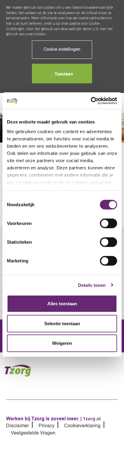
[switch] (108, 223)
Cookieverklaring (82, 426)
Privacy (46, 426)
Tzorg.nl (92, 418)
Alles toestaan (62, 303)
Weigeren (62, 343)
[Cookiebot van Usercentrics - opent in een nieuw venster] (90, 100)
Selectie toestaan (62, 323)
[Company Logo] (21, 370)
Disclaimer (17, 426)
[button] (62, 49)
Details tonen (92, 284)
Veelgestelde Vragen (33, 433)
